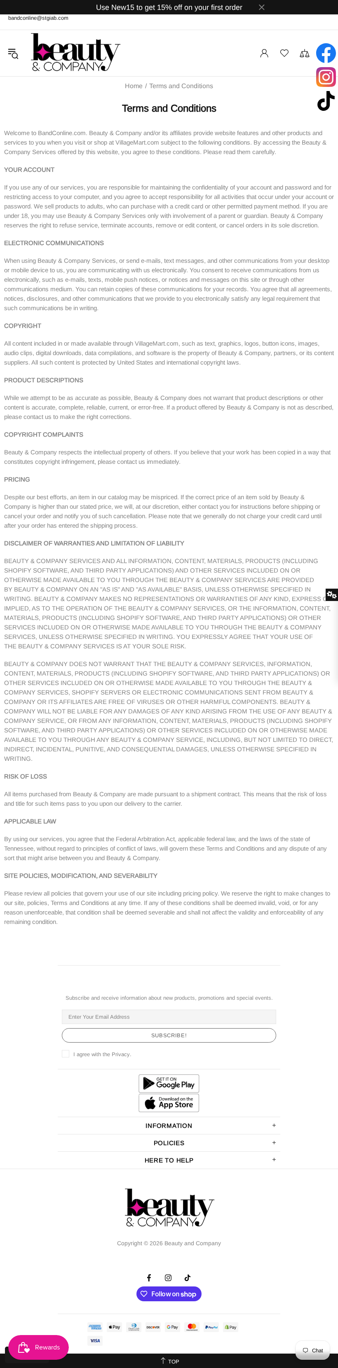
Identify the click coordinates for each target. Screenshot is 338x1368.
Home (134, 86)
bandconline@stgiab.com (38, 18)
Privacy (121, 1054)
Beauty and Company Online (75, 53)
